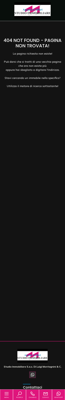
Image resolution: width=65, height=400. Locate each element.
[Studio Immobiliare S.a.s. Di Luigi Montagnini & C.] (32, 10)
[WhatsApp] (32, 375)
